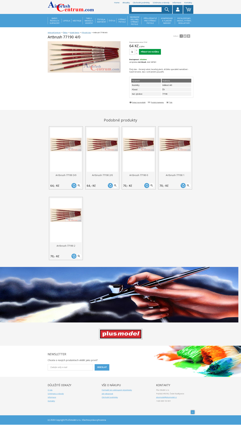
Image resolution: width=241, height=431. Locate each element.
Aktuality (126, 2)
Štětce (65, 33)
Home (116, 2)
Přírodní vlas (86, 33)
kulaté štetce (74, 33)
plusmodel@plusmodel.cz (166, 397)
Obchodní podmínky (141, 2)
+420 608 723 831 (163, 401)
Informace (176, 2)
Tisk (170, 102)
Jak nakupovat (107, 393)
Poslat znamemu (157, 102)
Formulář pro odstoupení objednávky (117, 390)
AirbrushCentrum (54, 33)
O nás (50, 390)
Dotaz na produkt (138, 102)
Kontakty (188, 2)
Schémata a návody (161, 2)
